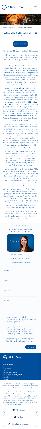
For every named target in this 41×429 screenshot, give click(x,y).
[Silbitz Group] (13, 7)
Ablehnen (20, 417)
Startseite (5, 27)
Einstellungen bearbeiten (20, 424)
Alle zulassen (20, 410)
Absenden (31, 347)
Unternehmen (12, 27)
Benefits (20, 27)
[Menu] (36, 7)
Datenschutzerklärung (15, 319)
